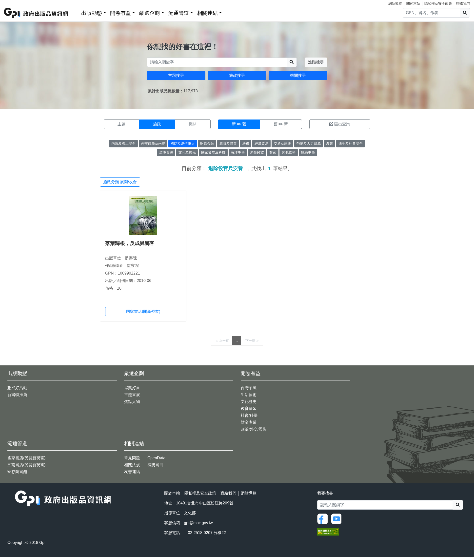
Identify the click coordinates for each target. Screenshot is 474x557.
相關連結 (207, 13)
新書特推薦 (17, 395)
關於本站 (413, 3)
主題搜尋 (176, 75)
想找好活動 (17, 388)
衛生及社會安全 (350, 143)
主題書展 (132, 395)
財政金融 (207, 143)
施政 (157, 124)
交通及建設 (282, 143)
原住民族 (257, 152)
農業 (329, 143)
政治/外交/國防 (253, 429)
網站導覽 (395, 3)
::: (75, 12)
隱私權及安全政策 (438, 3)
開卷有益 (120, 13)
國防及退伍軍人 (183, 143)
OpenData (156, 458)
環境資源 (166, 152)
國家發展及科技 (213, 152)
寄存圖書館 (17, 472)
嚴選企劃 (149, 13)
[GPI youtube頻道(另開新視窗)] (337, 518)
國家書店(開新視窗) (143, 311)
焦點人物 (132, 401)
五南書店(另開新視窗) (26, 465)
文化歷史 (249, 401)
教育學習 (249, 408)
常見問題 (132, 458)
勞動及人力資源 (308, 143)
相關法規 (132, 465)
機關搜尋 (298, 75)
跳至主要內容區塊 (14, 2)
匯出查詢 (342, 124)
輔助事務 (308, 152)
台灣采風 (249, 388)
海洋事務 (238, 152)
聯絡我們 (463, 3)
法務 (245, 143)
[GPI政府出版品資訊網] (36, 13)
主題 (121, 124)
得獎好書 (132, 388)
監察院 (131, 258)
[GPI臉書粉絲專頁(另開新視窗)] (323, 518)
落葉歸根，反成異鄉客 (130, 243)
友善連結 (132, 472)
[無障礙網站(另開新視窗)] (328, 531)
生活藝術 (249, 395)
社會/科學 (249, 415)
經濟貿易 (261, 143)
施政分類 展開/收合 (120, 182)
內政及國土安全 (123, 143)
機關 (193, 124)
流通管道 (178, 13)
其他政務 (289, 152)
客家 (272, 152)
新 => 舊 (239, 124)
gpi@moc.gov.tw (198, 523)
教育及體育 (228, 143)
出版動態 (91, 13)
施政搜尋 (237, 75)
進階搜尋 (316, 62)
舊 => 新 (281, 124)
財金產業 (249, 422)
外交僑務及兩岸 (153, 143)
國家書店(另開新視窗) (26, 458)
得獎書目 (155, 465)
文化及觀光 (187, 152)
